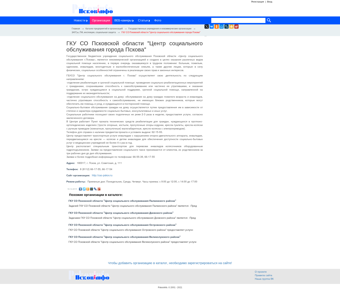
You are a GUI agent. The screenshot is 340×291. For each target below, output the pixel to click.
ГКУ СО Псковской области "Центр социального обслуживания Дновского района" (121, 212)
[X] (207, 26)
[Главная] (76, 28)
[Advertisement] (241, 72)
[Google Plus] (99, 189)
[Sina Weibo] (236, 26)
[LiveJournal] (226, 26)
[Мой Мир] (92, 189)
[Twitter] (84, 189)
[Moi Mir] (221, 26)
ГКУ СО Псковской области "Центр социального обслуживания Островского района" (123, 224)
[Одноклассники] (88, 189)
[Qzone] (231, 26)
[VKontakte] (211, 26)
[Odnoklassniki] (216, 26)
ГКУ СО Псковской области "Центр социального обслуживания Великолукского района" (125, 236)
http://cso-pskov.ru (102, 175)
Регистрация (257, 2)
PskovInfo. (163, 287)
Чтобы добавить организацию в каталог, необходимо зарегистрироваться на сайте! (170, 262)
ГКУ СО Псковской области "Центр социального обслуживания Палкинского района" (122, 200)
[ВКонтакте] (80, 189)
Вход (269, 2)
